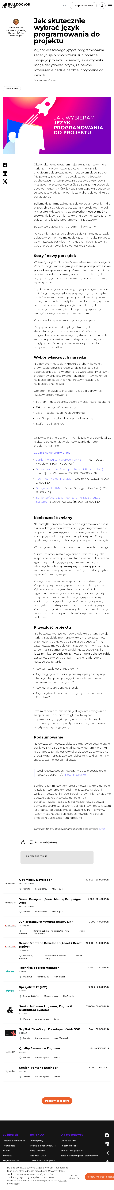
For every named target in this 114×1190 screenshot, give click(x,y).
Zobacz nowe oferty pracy (52, 452)
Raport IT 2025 (38, 1155)
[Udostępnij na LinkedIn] (5, 173)
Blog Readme (37, 1150)
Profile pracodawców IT (43, 1145)
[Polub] (22, 842)
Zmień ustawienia (73, 1177)
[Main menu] (110, 5)
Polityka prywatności (14, 1140)
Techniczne (11, 88)
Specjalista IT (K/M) (48, 488)
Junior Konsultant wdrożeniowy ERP (60, 459)
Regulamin (9, 1145)
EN (64, 5)
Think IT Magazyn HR (72, 1150)
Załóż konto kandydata (42, 1160)
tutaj (102, 828)
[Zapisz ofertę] (106, 888)
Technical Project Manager (54, 478)
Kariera (6, 1150)
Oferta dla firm (68, 1140)
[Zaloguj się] (102, 5)
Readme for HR (69, 1145)
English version (11, 1160)
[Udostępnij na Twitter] (5, 181)
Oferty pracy (36, 1140)
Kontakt (7, 1155)
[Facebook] (106, 1135)
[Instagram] (106, 1152)
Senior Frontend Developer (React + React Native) (69, 469)
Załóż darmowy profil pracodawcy (79, 1155)
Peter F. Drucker (76, 774)
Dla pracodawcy (83, 5)
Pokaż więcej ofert (57, 1100)
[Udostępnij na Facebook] (5, 165)
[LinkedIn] (106, 1144)
